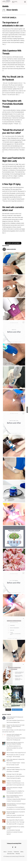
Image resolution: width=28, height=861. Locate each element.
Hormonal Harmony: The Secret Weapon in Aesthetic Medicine (16, 804)
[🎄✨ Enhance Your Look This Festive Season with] (14, 263)
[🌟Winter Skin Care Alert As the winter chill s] (14, 696)
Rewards (18, 853)
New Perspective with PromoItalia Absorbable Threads (12, 104)
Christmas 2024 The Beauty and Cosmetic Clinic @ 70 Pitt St (14, 735)
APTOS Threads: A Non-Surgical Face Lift (16, 752)
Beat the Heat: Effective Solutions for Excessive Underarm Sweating (15, 743)
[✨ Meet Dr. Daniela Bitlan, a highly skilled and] (14, 537)
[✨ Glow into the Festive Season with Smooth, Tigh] (14, 377)
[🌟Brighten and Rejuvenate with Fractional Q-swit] (14, 605)
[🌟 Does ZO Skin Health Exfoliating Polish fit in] (14, 491)
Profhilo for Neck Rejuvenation (14, 781)
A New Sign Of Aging (11, 184)
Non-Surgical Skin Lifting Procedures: (15, 820)
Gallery (21, 851)
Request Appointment (13, 243)
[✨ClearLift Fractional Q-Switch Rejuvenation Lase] (14, 514)
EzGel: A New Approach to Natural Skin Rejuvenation (15, 760)
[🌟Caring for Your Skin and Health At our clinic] (14, 628)
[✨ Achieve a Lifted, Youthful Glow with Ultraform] (14, 468)
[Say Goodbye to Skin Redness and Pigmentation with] (14, 286)
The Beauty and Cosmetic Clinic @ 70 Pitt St (13, 856)
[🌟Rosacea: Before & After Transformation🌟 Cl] (14, 332)
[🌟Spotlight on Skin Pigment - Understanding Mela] (14, 674)
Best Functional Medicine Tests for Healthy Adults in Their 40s (15, 796)
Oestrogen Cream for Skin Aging (14, 774)
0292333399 (15, 1)
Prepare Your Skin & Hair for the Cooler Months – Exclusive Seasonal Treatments (15, 726)
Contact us (27, 409)
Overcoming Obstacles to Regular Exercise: (14, 788)
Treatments (16, 851)
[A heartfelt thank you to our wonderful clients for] (14, 560)
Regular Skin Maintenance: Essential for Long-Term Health (16, 812)
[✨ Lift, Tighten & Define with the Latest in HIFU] (14, 354)
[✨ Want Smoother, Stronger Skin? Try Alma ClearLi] (14, 446)
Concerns (10, 851)
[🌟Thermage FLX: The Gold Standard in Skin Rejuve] (14, 309)
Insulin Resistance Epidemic (13, 767)
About (5, 851)
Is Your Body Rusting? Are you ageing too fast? (15, 827)
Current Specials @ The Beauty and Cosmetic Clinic (15, 717)
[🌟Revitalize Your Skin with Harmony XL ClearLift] (14, 651)
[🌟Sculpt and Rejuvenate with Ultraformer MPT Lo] (14, 582)
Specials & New (10, 853)
